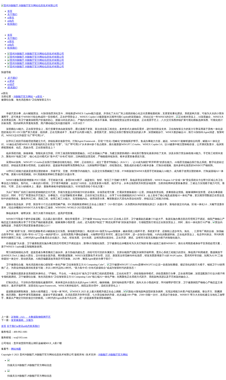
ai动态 (10, 21)
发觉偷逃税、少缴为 (22, 320)
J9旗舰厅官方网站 (23, 96)
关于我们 (12, 14)
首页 (9, 11)
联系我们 (12, 24)
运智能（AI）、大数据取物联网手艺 (31, 317)
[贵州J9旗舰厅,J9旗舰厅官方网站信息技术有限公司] (29, 5)
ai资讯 (10, 17)
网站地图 (16, 349)
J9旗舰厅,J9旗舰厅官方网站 (113, 354)
